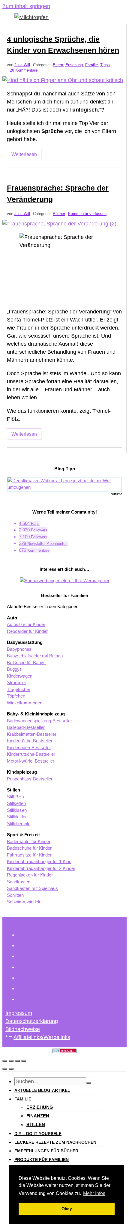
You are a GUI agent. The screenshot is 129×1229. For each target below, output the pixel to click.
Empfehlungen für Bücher (46, 1150)
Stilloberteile (18, 823)
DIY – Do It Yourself (38, 1133)
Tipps (105, 65)
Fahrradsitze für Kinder (29, 854)
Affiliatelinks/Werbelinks (42, 1037)
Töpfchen (16, 695)
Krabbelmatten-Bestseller (31, 734)
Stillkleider (17, 816)
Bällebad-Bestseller (26, 727)
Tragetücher (18, 689)
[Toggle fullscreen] (17, 1061)
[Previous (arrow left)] (4, 1069)
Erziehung (74, 65)
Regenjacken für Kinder (30, 874)
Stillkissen (17, 810)
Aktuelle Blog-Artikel (42, 1090)
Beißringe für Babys (26, 662)
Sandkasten (18, 881)
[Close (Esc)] (4, 1061)
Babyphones (19, 649)
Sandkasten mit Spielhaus (32, 888)
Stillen (35, 1124)
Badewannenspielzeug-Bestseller (39, 720)
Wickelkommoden (24, 702)
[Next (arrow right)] (11, 1069)
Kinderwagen (19, 675)
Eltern (58, 65)
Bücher (59, 214)
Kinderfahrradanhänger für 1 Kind (39, 861)
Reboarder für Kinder (27, 631)
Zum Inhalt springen (26, 6)
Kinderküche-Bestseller (29, 740)
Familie (91, 65)
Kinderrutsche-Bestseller (31, 754)
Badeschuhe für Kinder (29, 848)
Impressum (18, 1013)
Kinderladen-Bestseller (29, 747)
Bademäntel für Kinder (28, 841)
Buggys (14, 669)
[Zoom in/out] (23, 1061)
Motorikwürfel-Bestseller (30, 760)
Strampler (16, 682)
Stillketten (16, 803)
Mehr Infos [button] (94, 1193)
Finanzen (37, 1115)
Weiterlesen (24, 154)
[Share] (11, 1061)
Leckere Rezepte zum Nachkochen (55, 1142)
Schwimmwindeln (24, 901)
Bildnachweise (22, 1029)
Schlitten (15, 895)
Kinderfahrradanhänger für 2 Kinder (41, 868)
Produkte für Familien (41, 1159)
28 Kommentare (24, 70)
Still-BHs (15, 796)
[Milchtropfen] (31, 17)
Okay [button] (67, 1208)
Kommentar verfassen (87, 214)
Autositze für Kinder (26, 624)
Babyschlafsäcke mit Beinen (35, 655)
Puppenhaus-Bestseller (29, 778)
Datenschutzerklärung (31, 1021)
